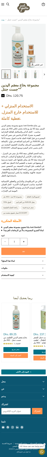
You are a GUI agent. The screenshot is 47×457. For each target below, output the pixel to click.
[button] (6, 74)
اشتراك (37, 411)
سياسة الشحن (17, 446)
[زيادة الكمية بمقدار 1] (23, 241)
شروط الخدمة (7, 443)
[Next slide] (44, 74)
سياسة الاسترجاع (36, 443)
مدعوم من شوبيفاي (24, 452)
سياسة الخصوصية (21, 443)
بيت (2, 20)
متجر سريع (15, 349)
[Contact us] (42, 452)
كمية (3, 236)
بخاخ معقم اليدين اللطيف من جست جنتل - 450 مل (15, 338)
